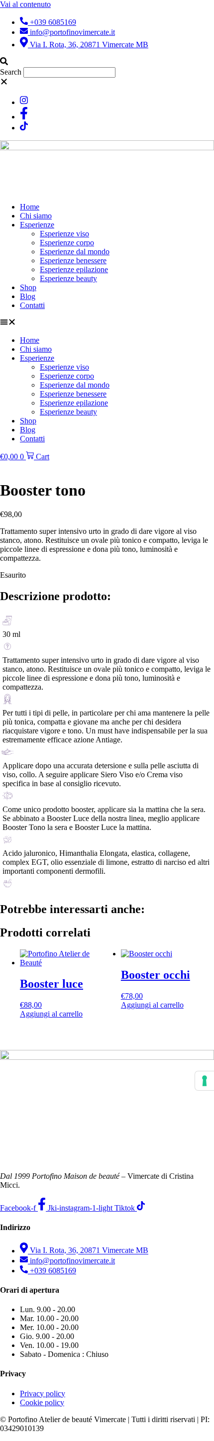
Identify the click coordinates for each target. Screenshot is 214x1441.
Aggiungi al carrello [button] (51, 1014)
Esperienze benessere (73, 260)
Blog (27, 296)
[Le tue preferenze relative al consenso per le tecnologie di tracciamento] (204, 1080)
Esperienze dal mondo (74, 251)
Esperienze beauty (68, 278)
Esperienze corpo (67, 242)
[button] (107, 62)
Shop (28, 287)
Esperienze (37, 224)
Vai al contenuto (25, 4)
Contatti (32, 305)
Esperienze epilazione (74, 269)
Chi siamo (36, 215)
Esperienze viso (64, 233)
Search (10, 72)
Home (29, 207)
